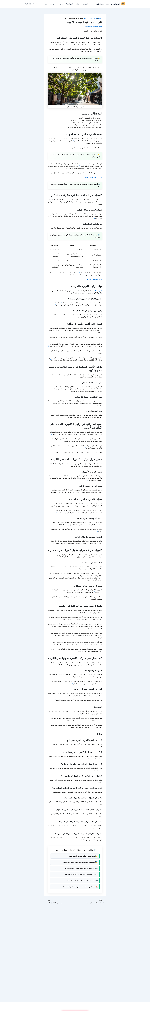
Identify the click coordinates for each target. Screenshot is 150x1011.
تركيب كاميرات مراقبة (90, 18)
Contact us (37, 4)
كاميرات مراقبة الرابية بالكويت (93, 177)
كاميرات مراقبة (97, 291)
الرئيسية (85, 4)
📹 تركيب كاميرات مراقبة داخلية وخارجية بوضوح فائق (82, 880)
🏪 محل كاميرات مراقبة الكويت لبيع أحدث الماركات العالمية (80, 887)
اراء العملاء (27, 4)
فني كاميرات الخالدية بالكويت (94, 279)
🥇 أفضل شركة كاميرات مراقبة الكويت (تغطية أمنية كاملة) (80, 862)
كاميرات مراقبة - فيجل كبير (107, 4)
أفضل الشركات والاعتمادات (65, 4)
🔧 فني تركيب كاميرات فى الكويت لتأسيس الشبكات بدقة (81, 874)
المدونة (45, 4)
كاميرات (77, 272)
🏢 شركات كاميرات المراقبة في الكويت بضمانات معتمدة (81, 868)
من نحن (52, 4)
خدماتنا (78, 4)
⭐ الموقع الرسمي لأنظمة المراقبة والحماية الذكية (83, 856)
